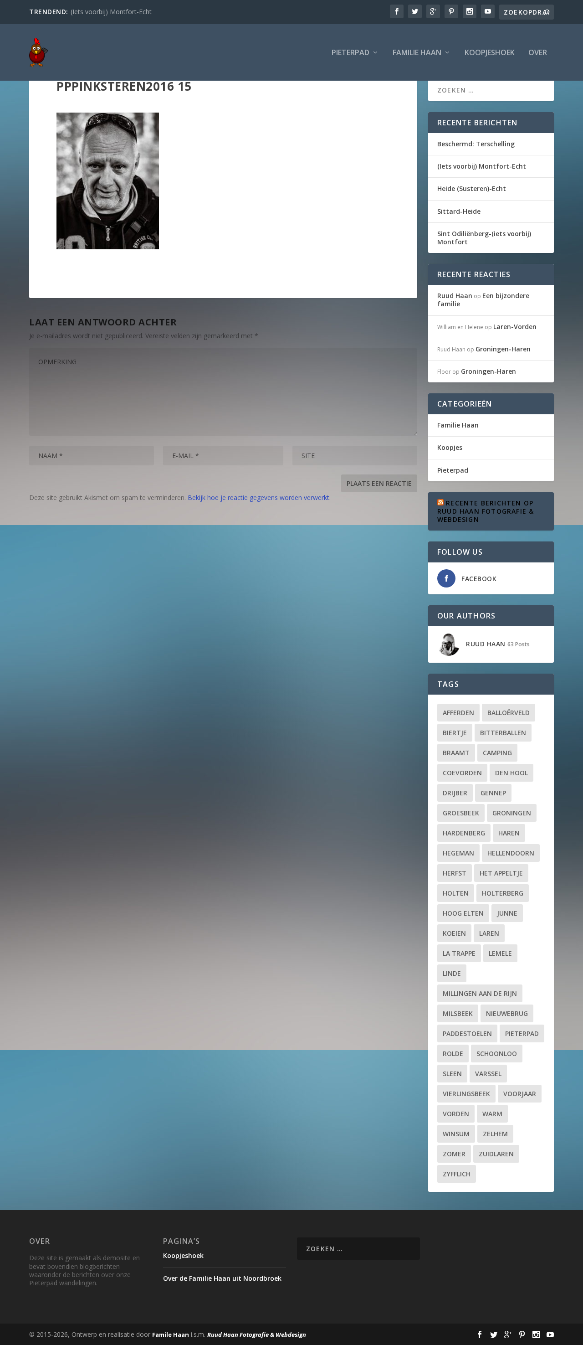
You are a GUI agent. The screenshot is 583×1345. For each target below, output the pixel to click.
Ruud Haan (454, 295)
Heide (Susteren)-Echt (471, 188)
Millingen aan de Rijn (480, 993)
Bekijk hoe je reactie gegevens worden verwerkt (258, 497)
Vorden (456, 1113)
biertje (455, 732)
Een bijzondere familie (483, 299)
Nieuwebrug (507, 1013)
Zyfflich (456, 1174)
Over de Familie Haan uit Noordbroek (222, 1278)
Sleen (452, 1073)
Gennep (493, 792)
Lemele (500, 953)
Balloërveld (508, 712)
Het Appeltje (501, 873)
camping (497, 752)
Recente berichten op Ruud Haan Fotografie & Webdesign (485, 511)
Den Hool (511, 772)
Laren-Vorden (515, 326)
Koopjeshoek (490, 53)
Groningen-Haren (503, 349)
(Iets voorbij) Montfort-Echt (111, 11)
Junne (507, 913)
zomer (454, 1153)
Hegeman (458, 853)
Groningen (511, 813)
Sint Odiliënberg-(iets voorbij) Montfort (484, 237)
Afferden (458, 712)
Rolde (453, 1053)
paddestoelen (467, 1033)
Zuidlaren (496, 1153)
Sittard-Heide (459, 211)
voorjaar (519, 1093)
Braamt (456, 752)
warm (492, 1113)
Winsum (456, 1133)
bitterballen (503, 732)
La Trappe (459, 953)
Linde (452, 973)
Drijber (455, 792)
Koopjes (449, 447)
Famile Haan (170, 1334)
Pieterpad (350, 53)
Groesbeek (461, 813)
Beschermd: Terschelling (476, 143)
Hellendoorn (510, 853)
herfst (454, 873)
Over (537, 53)
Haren (509, 833)
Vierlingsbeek (466, 1093)
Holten (456, 893)
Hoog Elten (463, 913)
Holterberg (502, 893)
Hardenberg (464, 833)
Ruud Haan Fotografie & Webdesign (256, 1334)
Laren (489, 933)
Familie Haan (417, 53)
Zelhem (495, 1133)
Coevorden (462, 772)
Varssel (488, 1073)
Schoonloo (496, 1053)
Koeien (454, 933)
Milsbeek (458, 1013)
